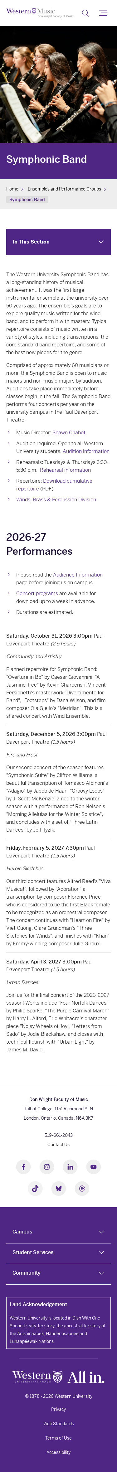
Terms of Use (58, 1438)
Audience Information (78, 575)
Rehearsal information (65, 470)
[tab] (58, 1233)
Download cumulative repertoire (54, 485)
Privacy (58, 1409)
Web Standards (58, 1423)
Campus (22, 1231)
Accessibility (58, 1452)
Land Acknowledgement (38, 1304)
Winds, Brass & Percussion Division (56, 499)
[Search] (85, 13)
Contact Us (58, 1144)
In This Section (31, 242)
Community (26, 1273)
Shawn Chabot (68, 432)
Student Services (32, 1252)
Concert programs (37, 593)
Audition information (86, 451)
